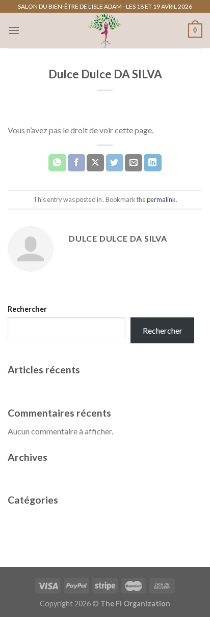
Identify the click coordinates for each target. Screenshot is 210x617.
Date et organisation (43, 388)
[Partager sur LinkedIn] (152, 162)
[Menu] (14, 30)
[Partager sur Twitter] (114, 162)
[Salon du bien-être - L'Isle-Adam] (105, 30)
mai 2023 (24, 475)
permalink (161, 199)
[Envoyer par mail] (133, 162)
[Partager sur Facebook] (76, 162)
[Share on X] (95, 162)
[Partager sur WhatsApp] (57, 162)
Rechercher (27, 309)
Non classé (27, 518)
